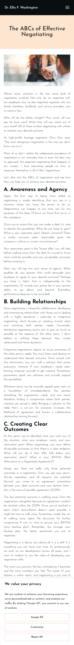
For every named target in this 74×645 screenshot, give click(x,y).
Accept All (37, 617)
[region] (37, 611)
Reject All (37, 637)
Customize (37, 627)
